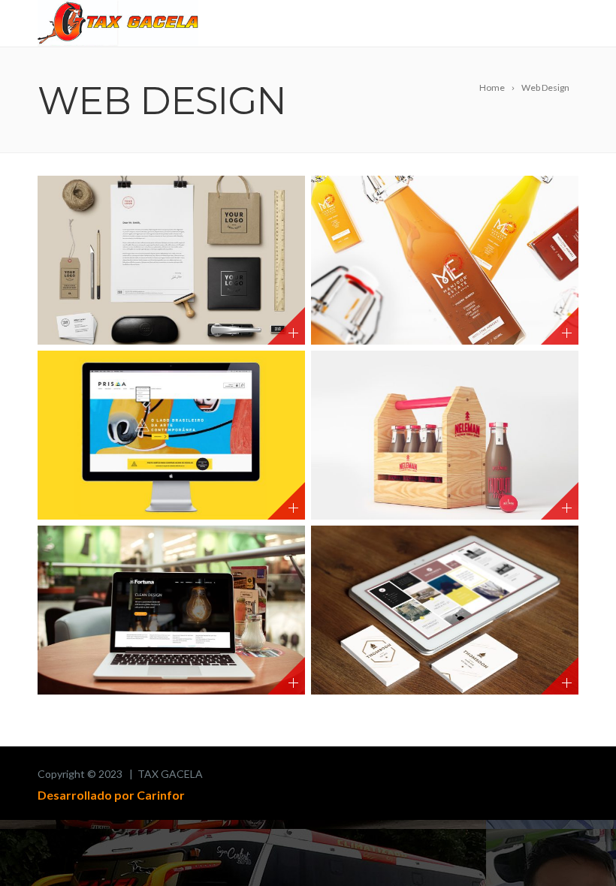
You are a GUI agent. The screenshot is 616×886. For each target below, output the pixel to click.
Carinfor (161, 795)
